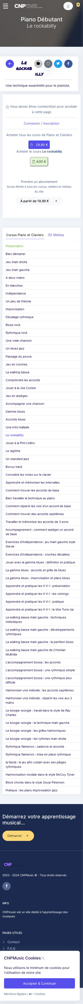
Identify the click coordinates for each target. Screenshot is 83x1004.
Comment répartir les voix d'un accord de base (38, 506)
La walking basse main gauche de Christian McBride (36, 652)
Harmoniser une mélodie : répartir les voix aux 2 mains (39, 700)
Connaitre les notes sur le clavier (28, 475)
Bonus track (14, 467)
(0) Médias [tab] (56, 235)
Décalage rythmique (20, 317)
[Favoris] (48, 64)
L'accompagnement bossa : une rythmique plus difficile (39, 680)
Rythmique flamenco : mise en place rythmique (38, 754)
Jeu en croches (16, 364)
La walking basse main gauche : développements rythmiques (40, 632)
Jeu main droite (16, 262)
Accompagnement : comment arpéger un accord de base (40, 532)
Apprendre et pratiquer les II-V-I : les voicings (37, 594)
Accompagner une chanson (25, 404)
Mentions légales (15, 994)
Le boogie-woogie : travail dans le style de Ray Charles (38, 713)
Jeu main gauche (18, 270)
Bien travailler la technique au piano (30, 498)
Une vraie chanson (19, 340)
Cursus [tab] (25, 235)
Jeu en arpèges (17, 396)
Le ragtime (13, 451)
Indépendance (16, 293)
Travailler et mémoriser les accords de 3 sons (37, 522)
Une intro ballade (17, 427)
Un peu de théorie (18, 301)
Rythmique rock (16, 333)
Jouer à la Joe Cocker (21, 388)
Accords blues (16, 419)
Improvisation (15, 309)
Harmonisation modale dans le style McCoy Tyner (40, 774)
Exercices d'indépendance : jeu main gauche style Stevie (40, 544)
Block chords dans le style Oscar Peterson (35, 782)
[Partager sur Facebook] (68, 64)
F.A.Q (11, 948)
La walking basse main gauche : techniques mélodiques (36, 620)
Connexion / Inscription (41, 123)
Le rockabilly (15, 435)
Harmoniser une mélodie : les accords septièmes (40, 690)
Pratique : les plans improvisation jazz (31, 790)
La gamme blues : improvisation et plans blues (38, 578)
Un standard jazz (17, 459)
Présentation (14, 246)
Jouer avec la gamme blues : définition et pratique (40, 562)
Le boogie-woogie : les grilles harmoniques (36, 730)
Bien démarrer (15, 254)
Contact (13, 942)
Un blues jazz (15, 348)
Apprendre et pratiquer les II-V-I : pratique (35, 601)
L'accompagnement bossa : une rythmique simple (40, 670)
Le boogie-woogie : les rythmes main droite (36, 739)
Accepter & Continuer (39, 983)
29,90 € (41, 145)
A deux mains (15, 278)
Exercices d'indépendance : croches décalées (38, 554)
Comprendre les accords (23, 380)
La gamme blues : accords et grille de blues (36, 570)
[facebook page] (6, 886)
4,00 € (40, 161)
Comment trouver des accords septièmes (35, 514)
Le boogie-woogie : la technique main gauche (38, 723)
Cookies (40, 994)
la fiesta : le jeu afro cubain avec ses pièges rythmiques (36, 765)
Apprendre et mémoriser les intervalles (33, 482)
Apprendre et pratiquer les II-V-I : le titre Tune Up (40, 609)
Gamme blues (15, 411)
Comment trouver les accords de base (32, 490)
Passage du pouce (19, 356)
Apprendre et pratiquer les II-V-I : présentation (38, 586)
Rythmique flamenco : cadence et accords (35, 746)
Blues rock (13, 325)
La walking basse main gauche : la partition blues (40, 642)
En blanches (14, 285)
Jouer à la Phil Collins (20, 443)
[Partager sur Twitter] (58, 64)
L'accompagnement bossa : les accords (33, 662)
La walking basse (17, 372)
